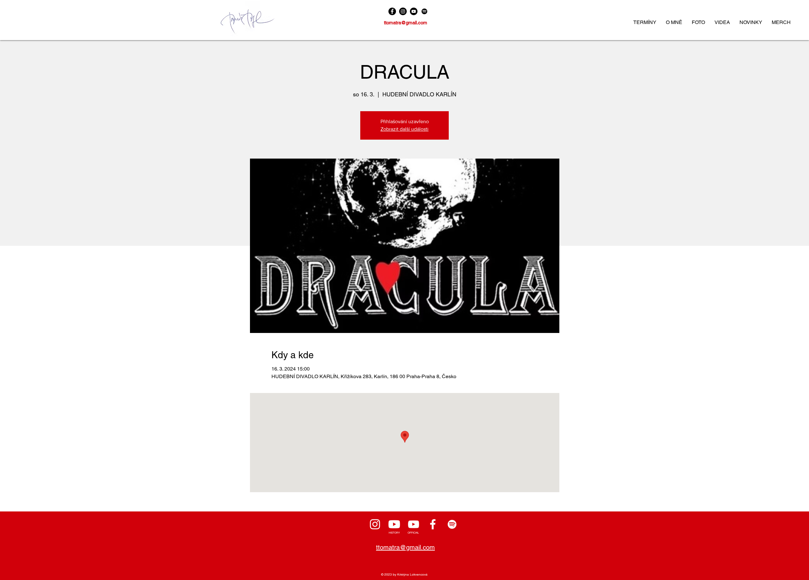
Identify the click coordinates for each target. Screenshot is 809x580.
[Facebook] (392, 11)
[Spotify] (424, 11)
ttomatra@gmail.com (405, 22)
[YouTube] (413, 11)
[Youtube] (394, 524)
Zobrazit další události (404, 129)
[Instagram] (403, 11)
